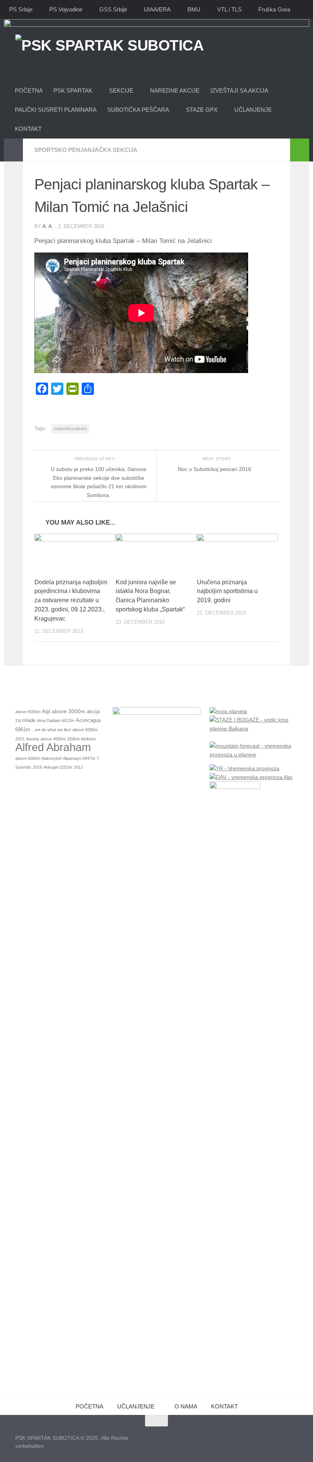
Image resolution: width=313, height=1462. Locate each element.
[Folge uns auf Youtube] (292, 1435)
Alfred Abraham (53, 747)
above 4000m (53, 739)
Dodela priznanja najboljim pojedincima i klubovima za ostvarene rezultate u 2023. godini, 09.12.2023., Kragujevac (70, 600)
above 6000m (27, 758)
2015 (19, 739)
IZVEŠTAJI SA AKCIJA (239, 90)
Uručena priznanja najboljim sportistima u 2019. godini (227, 591)
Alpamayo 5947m (79, 758)
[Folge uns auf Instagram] (278, 1435)
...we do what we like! (51, 729)
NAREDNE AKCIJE (175, 90)
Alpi (46, 711)
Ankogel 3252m (58, 767)
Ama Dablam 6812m (55, 720)
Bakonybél (51, 758)
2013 (78, 767)
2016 (37, 767)
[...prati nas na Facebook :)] (265, 1435)
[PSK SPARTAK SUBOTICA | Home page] (109, 62)
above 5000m (85, 729)
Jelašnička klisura (70, 428)
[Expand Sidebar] (13, 150)
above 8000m (27, 711)
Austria (32, 739)
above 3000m (68, 711)
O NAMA (185, 1406)
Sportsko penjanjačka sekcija (85, 150)
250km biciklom (81, 739)
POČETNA (29, 90)
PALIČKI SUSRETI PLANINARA (56, 109)
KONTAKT (224, 1406)
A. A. (47, 226)
